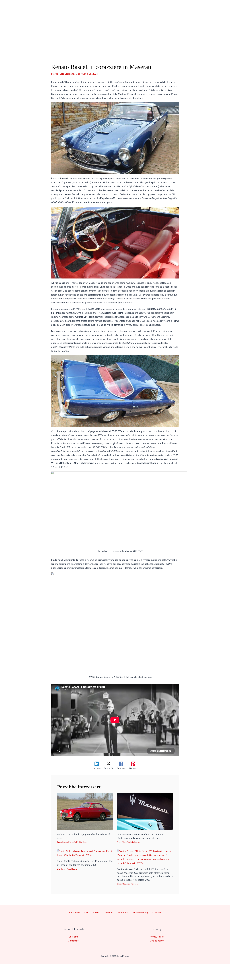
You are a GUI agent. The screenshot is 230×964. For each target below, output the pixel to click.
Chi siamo (186, 49)
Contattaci (73, 940)
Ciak (66, 49)
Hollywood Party (157, 49)
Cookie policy (157, 940)
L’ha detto (101, 49)
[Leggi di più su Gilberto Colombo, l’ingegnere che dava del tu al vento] (85, 811)
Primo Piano (46, 49)
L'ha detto (61, 869)
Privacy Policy (156, 936)
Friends (81, 49)
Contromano (126, 49)
